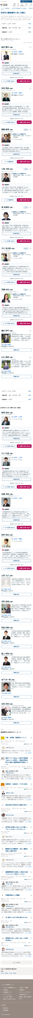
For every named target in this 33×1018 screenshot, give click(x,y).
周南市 (20, 539)
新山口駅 (5, 617)
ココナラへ (4, 1)
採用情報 (5, 1010)
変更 (30, 23)
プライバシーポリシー (25, 992)
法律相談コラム (7, 992)
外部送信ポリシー (24, 994)
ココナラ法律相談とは (9, 987)
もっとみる (16, 962)
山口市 (20, 416)
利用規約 (21, 990)
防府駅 (15, 54)
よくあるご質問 (7, 996)
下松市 (10, 973)
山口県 (15, 51)
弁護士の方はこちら (26, 1)
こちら (12, 40)
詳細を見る (16, 350)
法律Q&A (5, 990)
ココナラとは (7, 994)
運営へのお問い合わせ (9, 999)
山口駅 (5, 590)
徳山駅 (5, 719)
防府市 (20, 51)
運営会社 (5, 1008)
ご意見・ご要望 (23, 987)
